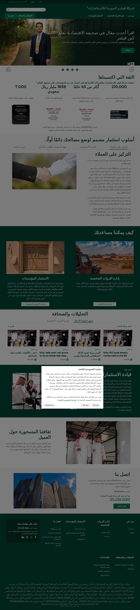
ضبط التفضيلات (49, 405)
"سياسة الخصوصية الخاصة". (67, 400)
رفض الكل (85, 405)
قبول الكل (95, 405)
